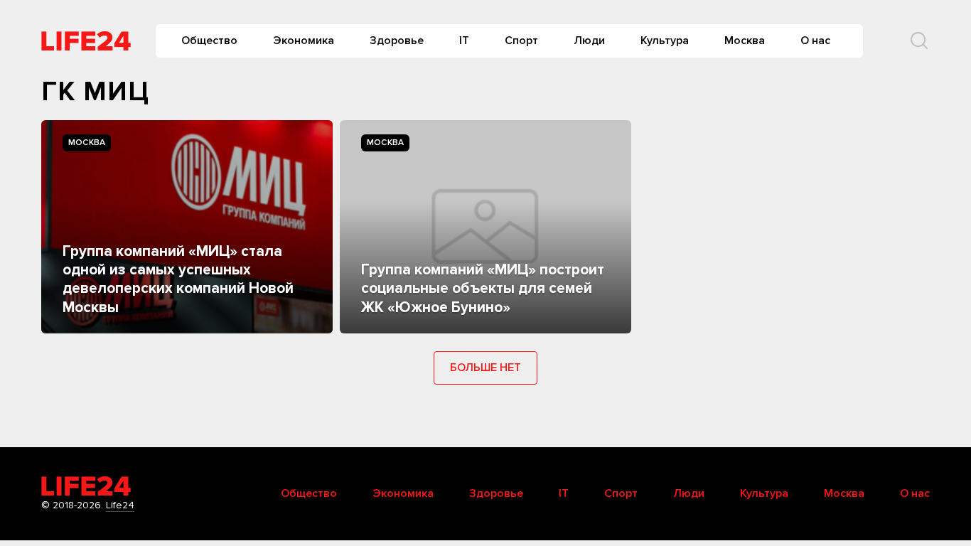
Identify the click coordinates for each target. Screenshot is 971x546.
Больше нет (485, 367)
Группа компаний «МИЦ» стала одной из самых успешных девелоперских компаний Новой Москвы (178, 279)
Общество (209, 40)
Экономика (303, 40)
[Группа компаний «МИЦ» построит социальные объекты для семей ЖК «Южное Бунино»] (485, 226)
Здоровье (397, 40)
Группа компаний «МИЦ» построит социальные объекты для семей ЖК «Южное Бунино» (482, 288)
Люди (589, 40)
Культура (664, 40)
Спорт (521, 40)
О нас (815, 40)
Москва (744, 40)
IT (464, 40)
